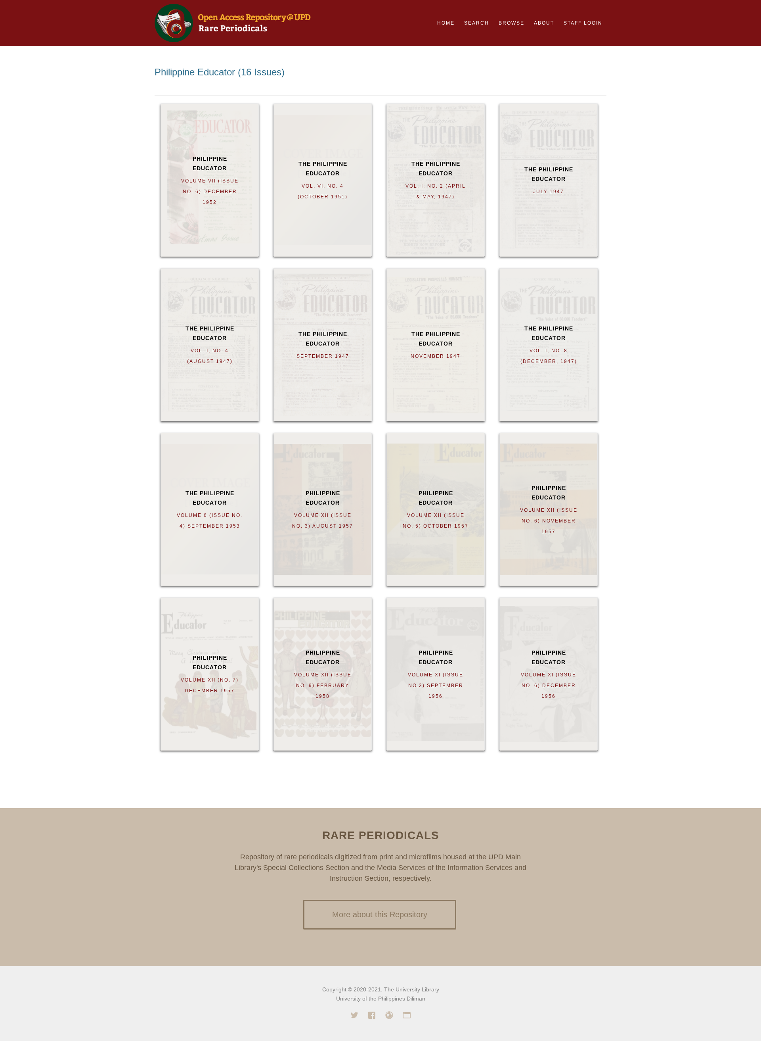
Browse (511, 23)
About (544, 23)
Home (446, 23)
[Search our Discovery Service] (407, 1016)
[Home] (233, 22)
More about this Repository (379, 914)
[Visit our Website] (389, 1016)
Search (476, 23)
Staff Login (583, 23)
